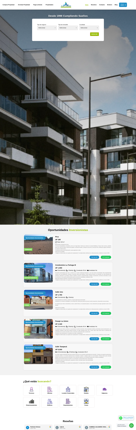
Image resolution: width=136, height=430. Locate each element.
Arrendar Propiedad (24, 4)
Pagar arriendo (37, 4)
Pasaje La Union (61, 321)
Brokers (109, 4)
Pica (57, 237)
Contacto (102, 4)
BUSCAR (94, 34)
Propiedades (49, 4)
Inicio (86, 4)
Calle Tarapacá (61, 346)
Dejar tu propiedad (128, 417)
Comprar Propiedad (8, 4)
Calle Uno (59, 292)
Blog (116, 4)
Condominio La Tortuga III (65, 265)
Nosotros (94, 4)
